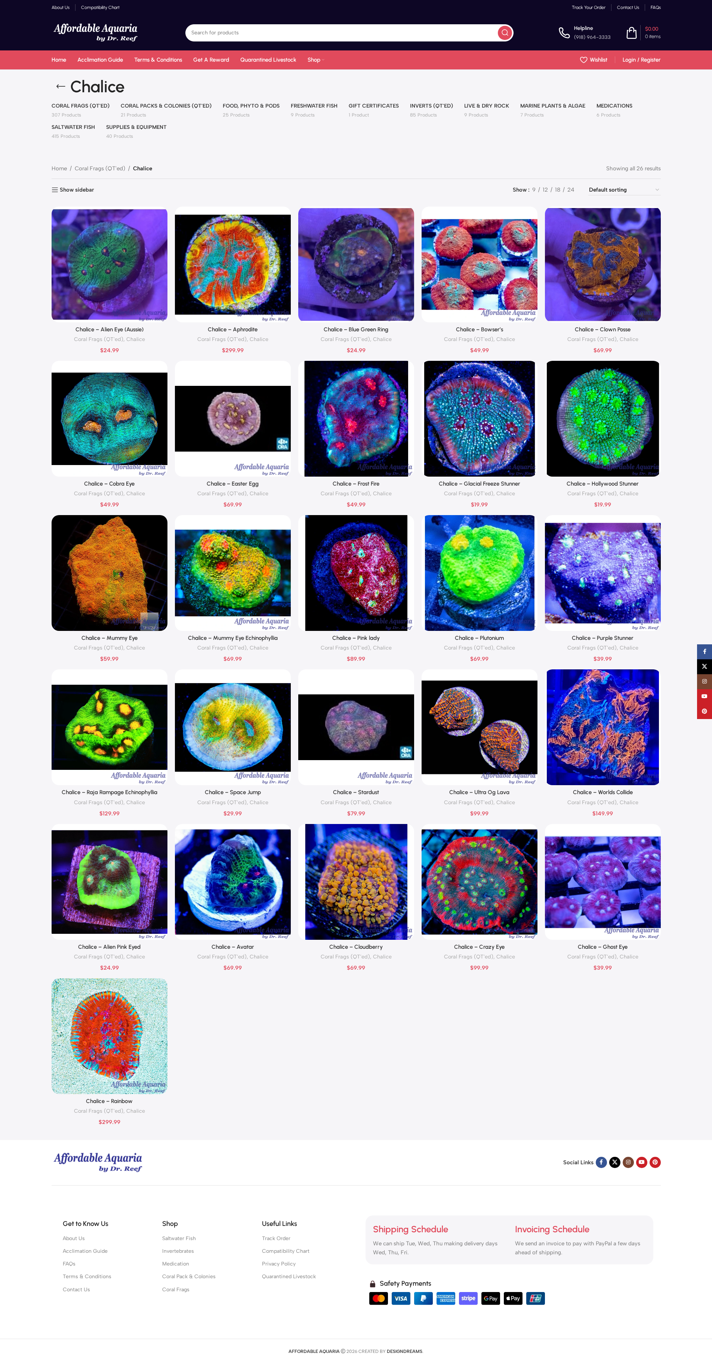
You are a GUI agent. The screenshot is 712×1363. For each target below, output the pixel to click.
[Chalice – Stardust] (356, 727)
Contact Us (76, 1289)
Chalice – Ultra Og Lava (479, 792)
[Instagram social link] (628, 1162)
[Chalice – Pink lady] (356, 573)
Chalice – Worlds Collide (603, 792)
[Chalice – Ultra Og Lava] (479, 727)
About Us (74, 1238)
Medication (175, 1264)
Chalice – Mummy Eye (109, 638)
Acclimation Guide (85, 1251)
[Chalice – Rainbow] (109, 1036)
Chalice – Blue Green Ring (356, 329)
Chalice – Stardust (356, 792)
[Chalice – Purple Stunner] (603, 573)
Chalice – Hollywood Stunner (603, 483)
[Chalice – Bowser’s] (479, 264)
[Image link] (98, 1162)
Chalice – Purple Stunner (603, 638)
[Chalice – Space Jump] (233, 727)
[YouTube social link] (641, 1162)
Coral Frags (175, 1289)
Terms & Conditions (87, 1276)
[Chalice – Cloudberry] (356, 882)
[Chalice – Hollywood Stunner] (603, 419)
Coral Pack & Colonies (189, 1276)
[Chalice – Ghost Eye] (603, 882)
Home (59, 168)
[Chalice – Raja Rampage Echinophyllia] (109, 727)
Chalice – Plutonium (479, 638)
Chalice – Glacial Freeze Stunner (479, 483)
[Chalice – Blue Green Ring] (356, 264)
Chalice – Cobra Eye (109, 483)
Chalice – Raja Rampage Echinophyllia (109, 792)
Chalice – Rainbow (109, 1101)
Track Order (276, 1238)
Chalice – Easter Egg (233, 483)
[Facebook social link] (601, 1162)
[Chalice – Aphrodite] (233, 264)
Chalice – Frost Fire (356, 483)
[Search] (505, 33)
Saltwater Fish (179, 1238)
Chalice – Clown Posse (603, 329)
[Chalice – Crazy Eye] (479, 882)
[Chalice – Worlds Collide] (603, 727)
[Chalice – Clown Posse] (603, 264)
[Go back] (61, 86)
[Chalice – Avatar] (233, 882)
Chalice (135, 339)
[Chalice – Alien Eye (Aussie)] (109, 264)
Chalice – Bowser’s (479, 329)
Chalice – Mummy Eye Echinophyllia (233, 638)
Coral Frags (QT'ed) (100, 168)
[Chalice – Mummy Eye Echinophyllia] (233, 573)
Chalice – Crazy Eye (479, 947)
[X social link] (614, 1162)
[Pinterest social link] (655, 1162)
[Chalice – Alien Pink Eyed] (109, 882)
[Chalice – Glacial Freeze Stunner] (479, 419)
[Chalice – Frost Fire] (356, 419)
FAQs (69, 1264)
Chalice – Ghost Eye (603, 947)
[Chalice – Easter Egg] (233, 419)
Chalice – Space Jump (233, 792)
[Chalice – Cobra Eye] (109, 419)
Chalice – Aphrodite (233, 329)
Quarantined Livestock (289, 1276)
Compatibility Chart (285, 1251)
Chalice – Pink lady (356, 638)
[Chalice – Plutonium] (479, 573)
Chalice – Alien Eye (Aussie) (109, 329)
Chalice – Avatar (233, 947)
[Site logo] (96, 32)
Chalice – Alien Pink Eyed (109, 947)
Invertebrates (178, 1251)
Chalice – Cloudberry (356, 947)
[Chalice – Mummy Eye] (109, 573)
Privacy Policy (279, 1264)
